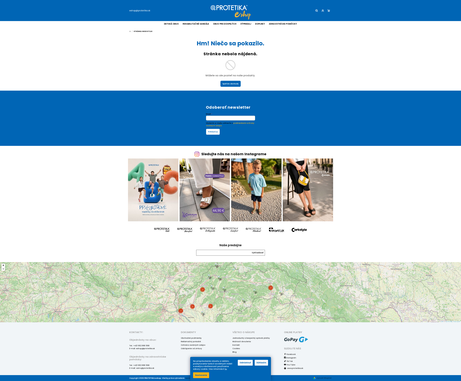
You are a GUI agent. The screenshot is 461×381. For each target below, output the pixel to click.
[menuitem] (171, 24)
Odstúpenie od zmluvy (191, 348)
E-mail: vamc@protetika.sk (141, 368)
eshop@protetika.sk (139, 10)
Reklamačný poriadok (191, 341)
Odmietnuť (245, 362)
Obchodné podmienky (191, 338)
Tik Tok (289, 361)
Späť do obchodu (230, 84)
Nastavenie (201, 375)
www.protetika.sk (295, 368)
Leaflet (442, 321)
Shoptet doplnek (456, 321)
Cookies (236, 348)
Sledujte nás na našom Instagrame (233, 154)
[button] (257, 252)
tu (226, 369)
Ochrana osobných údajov (193, 345)
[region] (230, 292)
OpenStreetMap (449, 321)
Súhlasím (261, 362)
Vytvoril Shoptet (324, 378)
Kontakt (236, 345)
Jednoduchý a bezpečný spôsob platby (251, 338)
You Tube (290, 364)
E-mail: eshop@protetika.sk (142, 348)
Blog (234, 352)
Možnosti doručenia (241, 341)
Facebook (291, 354)
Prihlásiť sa (213, 132)
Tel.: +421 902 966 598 (139, 345)
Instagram (291, 357)
